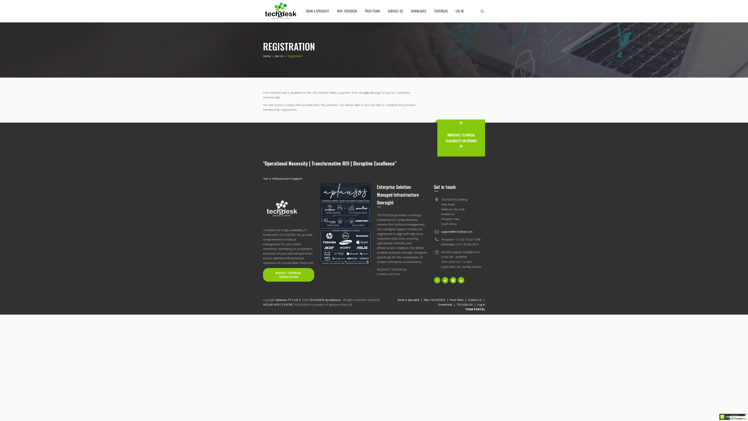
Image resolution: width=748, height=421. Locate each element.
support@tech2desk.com (457, 231)
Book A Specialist (317, 11)
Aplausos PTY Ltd (287, 300)
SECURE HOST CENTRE (278, 304)
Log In (460, 11)
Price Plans (372, 11)
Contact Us (395, 11)
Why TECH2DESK (347, 11)
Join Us (368, 93)
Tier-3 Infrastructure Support (282, 178)
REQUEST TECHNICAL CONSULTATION (288, 275)
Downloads (418, 11)
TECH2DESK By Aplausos (325, 300)
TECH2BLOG (441, 11)
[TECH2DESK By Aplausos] (280, 11)
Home (267, 56)
